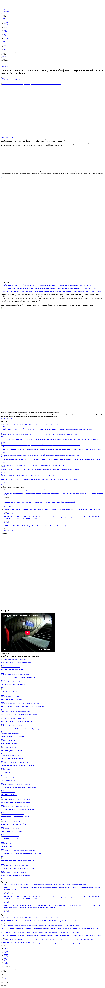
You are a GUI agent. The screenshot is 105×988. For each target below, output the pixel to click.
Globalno (6, 22)
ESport (5, 31)
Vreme (5, 37)
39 (1, 433)
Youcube (6, 35)
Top (5, 45)
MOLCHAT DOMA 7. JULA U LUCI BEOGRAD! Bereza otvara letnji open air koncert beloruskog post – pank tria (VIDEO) (40, 469)
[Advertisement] (38, 4)
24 (1, 464)
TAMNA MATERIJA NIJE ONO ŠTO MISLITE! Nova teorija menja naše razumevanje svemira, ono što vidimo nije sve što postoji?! (43, 943)
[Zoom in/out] (5, 985)
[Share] (2, 985)
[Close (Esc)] (1, 985)
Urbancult (13, 79)
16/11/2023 (3, 78)
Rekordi (6, 25)
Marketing (6, 9)
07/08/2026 (3, 442)
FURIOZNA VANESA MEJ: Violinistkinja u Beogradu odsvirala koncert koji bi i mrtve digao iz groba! (36, 526)
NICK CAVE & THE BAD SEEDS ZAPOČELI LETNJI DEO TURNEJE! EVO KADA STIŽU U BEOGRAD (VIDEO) (39, 480)
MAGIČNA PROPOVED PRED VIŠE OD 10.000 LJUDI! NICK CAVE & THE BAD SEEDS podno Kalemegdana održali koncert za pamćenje (46, 285)
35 (1, 474)
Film (5, 30)
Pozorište (6, 29)
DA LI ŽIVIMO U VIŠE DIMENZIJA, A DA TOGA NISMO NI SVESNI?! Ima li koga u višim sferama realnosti (39, 502)
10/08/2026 (3, 432)
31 (1, 484)
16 (1, 443)
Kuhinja (6, 38)
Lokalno (6, 23)
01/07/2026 (3, 472)
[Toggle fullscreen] (4, 985)
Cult (5, 48)
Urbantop (6, 20)
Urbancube (3, 18)
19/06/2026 (3, 482)
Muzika (5, 27)
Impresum (6, 11)
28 (1, 453)
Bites (5, 46)
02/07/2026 (3, 462)
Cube (5, 43)
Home (2, 66)
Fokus (5, 34)
